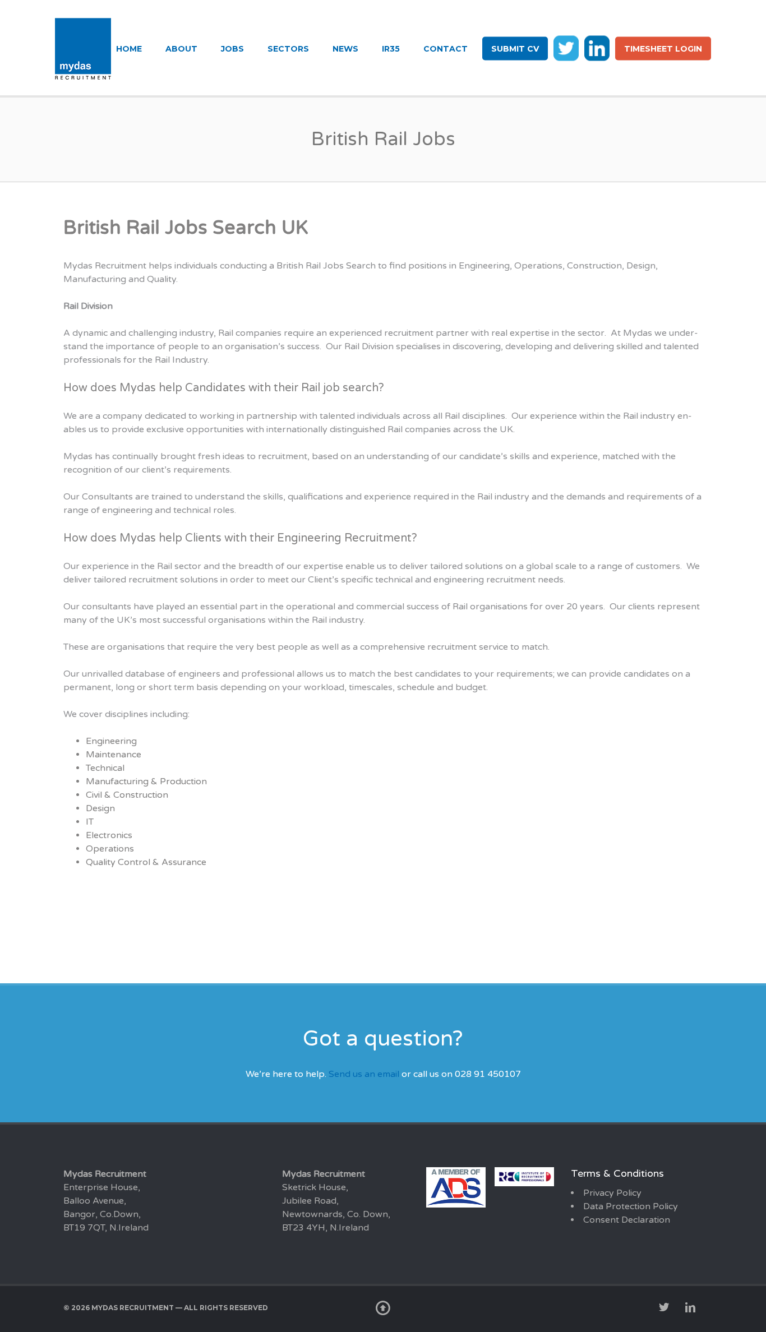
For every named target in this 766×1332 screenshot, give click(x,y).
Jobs (232, 49)
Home (129, 49)
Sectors (288, 49)
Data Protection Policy (630, 1206)
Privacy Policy (612, 1193)
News (345, 49)
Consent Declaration (626, 1219)
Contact (445, 49)
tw (566, 47)
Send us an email (364, 1074)
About (181, 49)
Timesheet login (663, 49)
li (597, 47)
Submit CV (515, 49)
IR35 (391, 49)
